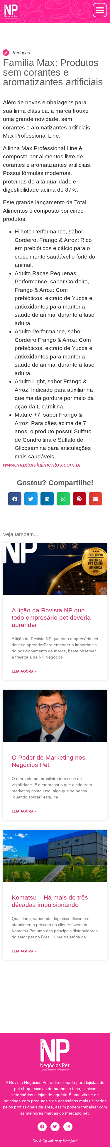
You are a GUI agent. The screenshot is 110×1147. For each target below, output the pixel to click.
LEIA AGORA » (24, 671)
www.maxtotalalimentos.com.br (42, 465)
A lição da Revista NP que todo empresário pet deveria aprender (51, 617)
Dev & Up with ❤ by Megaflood (55, 1141)
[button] (100, 10)
